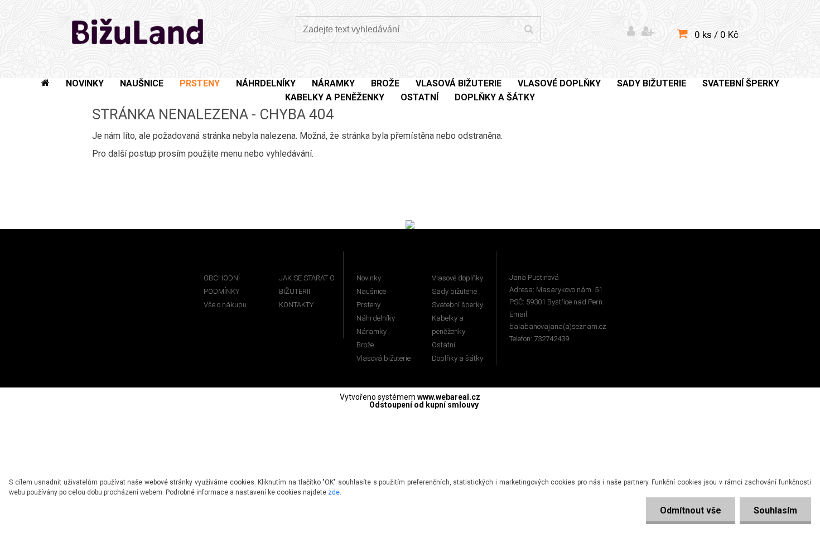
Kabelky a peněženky (448, 325)
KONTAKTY (296, 305)
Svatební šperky (457, 305)
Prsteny (368, 305)
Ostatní (443, 345)
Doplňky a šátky (457, 358)
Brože (365, 345)
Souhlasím (775, 510)
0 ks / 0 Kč (716, 34)
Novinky (368, 278)
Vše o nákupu (225, 305)
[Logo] (138, 31)
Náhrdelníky (375, 318)
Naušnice (371, 291)
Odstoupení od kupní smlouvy (424, 404)
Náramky (371, 331)
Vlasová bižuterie (383, 358)
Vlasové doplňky (457, 278)
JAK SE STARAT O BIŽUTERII (307, 284)
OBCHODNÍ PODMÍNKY (222, 284)
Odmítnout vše (690, 510)
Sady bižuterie (454, 291)
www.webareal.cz (448, 397)
